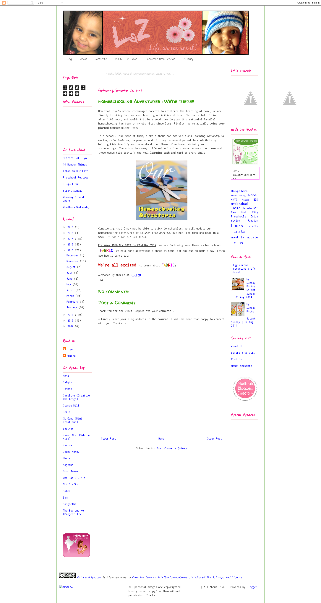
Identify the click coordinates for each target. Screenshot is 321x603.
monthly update (244, 237)
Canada (245, 200)
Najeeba (68, 464)
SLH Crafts (70, 484)
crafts (253, 226)
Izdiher (68, 428)
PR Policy (188, 59)
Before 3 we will (243, 352)
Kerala (247, 208)
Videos (83, 59)
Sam (65, 497)
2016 (71, 227)
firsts (238, 231)
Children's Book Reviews (161, 59)
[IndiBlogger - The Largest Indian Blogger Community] (76, 556)
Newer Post (108, 438)
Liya (70, 349)
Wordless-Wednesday (76, 207)
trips (237, 242)
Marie (66, 458)
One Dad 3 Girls (74, 477)
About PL (237, 346)
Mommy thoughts (241, 365)
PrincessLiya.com (88, 577)
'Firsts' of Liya (75, 158)
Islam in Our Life (75, 171)
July (70, 272)
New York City (244, 212)
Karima (67, 445)
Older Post (214, 438)
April (71, 290)
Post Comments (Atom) (172, 448)
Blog (69, 59)
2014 (71, 238)
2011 (71, 314)
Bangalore (239, 191)
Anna (66, 375)
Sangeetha (69, 504)
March (71, 295)
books (237, 225)
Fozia (66, 412)
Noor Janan (70, 471)
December (73, 255)
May (69, 284)
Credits (236, 359)
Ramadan (253, 220)
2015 (71, 233)
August (72, 266)
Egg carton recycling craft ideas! (243, 268)
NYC (256, 208)
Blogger (252, 587)
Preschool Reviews (75, 177)
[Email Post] (101, 279)
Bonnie (67, 388)
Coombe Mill (71, 405)
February (73, 301)
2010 (71, 320)
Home (161, 438)
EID (256, 199)
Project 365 (71, 184)
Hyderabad (239, 204)
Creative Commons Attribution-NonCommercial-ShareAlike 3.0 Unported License (187, 577)
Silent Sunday (72, 190)
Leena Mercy (71, 451)
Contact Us (101, 59)
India (235, 208)
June (70, 278)
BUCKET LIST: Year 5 (127, 59)
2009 (71, 326)
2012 (71, 250)
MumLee (71, 355)
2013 (71, 244)
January (72, 307)
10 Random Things (75, 164)
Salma (66, 491)
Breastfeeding (238, 195)
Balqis (67, 382)
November (73, 261)
